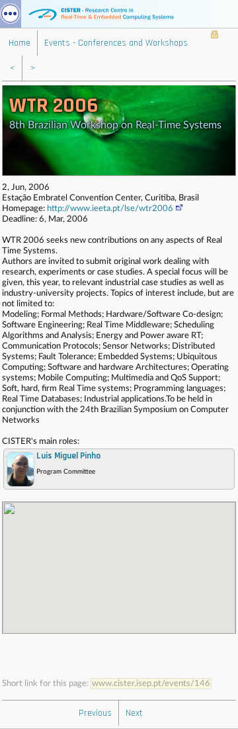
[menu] (10, 14)
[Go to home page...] (119, 14)
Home (19, 43)
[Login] (214, 36)
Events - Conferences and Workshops (116, 43)
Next (134, 713)
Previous (95, 713)
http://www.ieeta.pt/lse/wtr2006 (110, 208)
